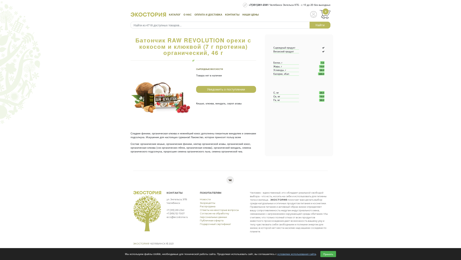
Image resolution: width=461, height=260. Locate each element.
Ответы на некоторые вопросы (219, 210)
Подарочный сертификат (215, 224)
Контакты (232, 14)
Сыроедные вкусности (209, 69)
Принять (328, 254)
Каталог (175, 14)
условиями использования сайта (296, 254)
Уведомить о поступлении (226, 89)
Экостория (141, 243)
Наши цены (250, 14)
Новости (205, 199)
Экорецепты (207, 203)
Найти (320, 25)
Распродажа (207, 206)
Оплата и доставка (208, 14)
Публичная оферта (211, 220)
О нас (187, 14)
